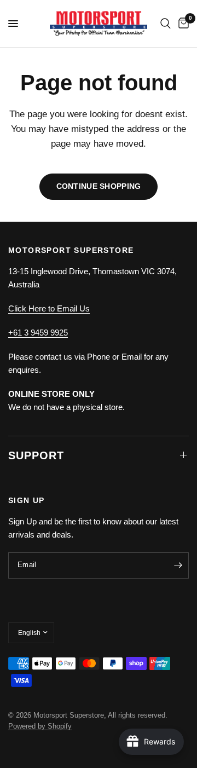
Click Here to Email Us (49, 308)
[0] (182, 23)
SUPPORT (36, 455)
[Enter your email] (178, 565)
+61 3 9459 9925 (38, 332)
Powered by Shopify (40, 726)
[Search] (166, 23)
